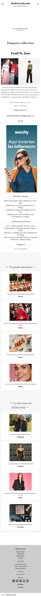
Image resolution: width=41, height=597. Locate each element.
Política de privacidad (20, 566)
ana (7, 226)
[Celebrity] (20, 460)
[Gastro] (20, 351)
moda (25, 102)
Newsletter (20, 584)
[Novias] (20, 291)
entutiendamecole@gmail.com (20, 115)
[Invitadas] (20, 521)
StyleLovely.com (20, 3)
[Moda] (20, 320)
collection (17, 102)
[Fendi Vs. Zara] (20, 71)
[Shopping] (20, 431)
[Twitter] (17, 581)
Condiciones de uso (20, 564)
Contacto (20, 558)
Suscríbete (20, 587)
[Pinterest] (20, 581)
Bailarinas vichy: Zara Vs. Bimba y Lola (20, 214)
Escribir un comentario (20, 105)
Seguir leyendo (20, 110)
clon (13, 102)
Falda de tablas (25, 239)
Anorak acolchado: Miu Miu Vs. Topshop (23, 237)
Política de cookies (20, 568)
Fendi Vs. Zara (20, 53)
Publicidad (20, 554)
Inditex (21, 102)
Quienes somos (20, 552)
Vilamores (7, 233)
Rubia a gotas (9, 228)
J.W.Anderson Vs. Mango (20, 217)
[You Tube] (27, 581)
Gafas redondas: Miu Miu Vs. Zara (23, 226)
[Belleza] (20, 381)
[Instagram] (24, 581)
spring (29, 102)
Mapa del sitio (20, 556)
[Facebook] (13, 581)
